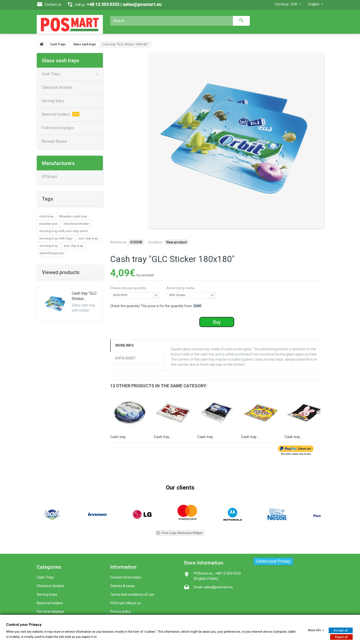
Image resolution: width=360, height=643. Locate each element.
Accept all (341, 630)
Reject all (341, 637)
